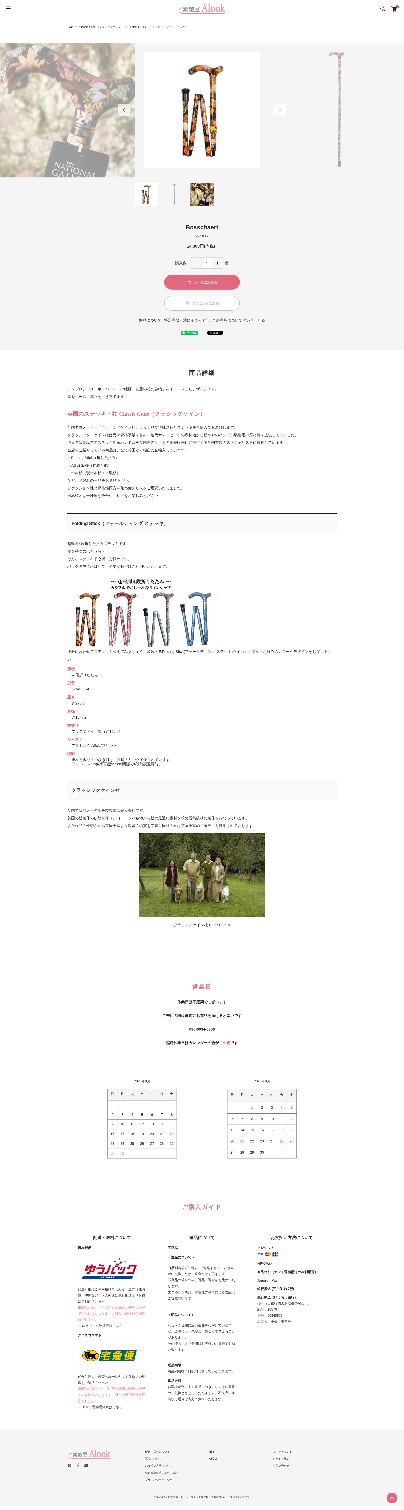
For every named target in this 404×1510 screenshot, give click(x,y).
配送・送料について (157, 1451)
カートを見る (281, 1458)
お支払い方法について (159, 1465)
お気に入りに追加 (205, 303)
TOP (70, 26)
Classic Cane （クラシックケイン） (101, 26)
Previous (124, 110)
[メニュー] (8, 8)
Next (280, 110)
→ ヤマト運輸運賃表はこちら (100, 1407)
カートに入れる (205, 282)
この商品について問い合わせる (238, 320)
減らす (196, 263)
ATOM (213, 1458)
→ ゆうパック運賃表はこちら (100, 1325)
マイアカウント (282, 1451)
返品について (150, 320)
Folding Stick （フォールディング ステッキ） (159, 26)
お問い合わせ (281, 1465)
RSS (212, 1451)
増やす (217, 263)
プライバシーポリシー (159, 1479)
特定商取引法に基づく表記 (187, 320)
